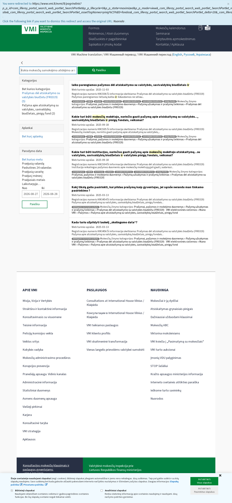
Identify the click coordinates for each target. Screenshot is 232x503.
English (177, 54)
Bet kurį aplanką (32, 136)
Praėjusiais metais (33, 180)
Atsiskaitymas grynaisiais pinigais (171, 309)
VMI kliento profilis (98, 333)
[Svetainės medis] (209, 22)
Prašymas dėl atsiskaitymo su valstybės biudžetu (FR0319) (41, 97)
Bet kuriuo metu (32, 159)
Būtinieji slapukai (25, 490)
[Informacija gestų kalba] (201, 30)
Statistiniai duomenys (36, 390)
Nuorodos (156, 399)
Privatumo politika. (33, 485)
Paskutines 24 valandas (36, 168)
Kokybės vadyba (33, 350)
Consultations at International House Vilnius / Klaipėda (115, 303)
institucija (99, 172)
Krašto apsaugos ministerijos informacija (176, 374)
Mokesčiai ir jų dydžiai (164, 301)
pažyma (98, 101)
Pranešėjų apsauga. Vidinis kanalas (44, 374)
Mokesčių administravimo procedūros (46, 358)
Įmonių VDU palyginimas (165, 358)
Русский (189, 54)
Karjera (27, 415)
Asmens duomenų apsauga (40, 399)
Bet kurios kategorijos (36, 89)
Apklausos (29, 439)
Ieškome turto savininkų (165, 390)
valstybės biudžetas (132, 101)
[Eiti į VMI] (37, 26)
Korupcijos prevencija (36, 366)
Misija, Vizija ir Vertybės (37, 301)
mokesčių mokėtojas (112, 101)
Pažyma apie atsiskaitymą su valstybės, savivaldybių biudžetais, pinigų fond (40, 109)
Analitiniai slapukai (115, 490)
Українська (203, 54)
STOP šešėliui (159, 366)
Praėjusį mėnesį (32, 176)
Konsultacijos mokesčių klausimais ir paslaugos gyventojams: (46, 467)
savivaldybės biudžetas (152, 101)
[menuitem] (110, 22)
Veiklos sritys (31, 341)
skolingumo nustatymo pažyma (85, 207)
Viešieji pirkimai (32, 407)
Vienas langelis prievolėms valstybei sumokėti (115, 350)
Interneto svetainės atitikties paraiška (174, 382)
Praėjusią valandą (33, 163)
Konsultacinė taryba (35, 423)
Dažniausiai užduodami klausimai (171, 317)
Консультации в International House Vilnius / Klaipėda (115, 315)
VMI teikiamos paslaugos (102, 325)
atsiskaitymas (78, 101)
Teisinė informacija (35, 325)
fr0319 (89, 101)
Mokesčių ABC (159, 325)
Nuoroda (119, 9)
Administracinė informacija (40, 382)
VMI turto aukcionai (162, 350)
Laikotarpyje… (31, 184)
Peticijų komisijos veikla (38, 333)
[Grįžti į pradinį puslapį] (22, 63)
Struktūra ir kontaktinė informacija (45, 309)
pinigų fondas (170, 101)
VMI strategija (31, 431)
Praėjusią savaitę (32, 172)
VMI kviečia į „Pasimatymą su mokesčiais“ (177, 341)
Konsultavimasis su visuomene (42, 317)
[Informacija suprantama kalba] (207, 30)
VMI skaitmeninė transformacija (107, 341)
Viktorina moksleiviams (165, 333)
